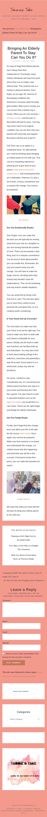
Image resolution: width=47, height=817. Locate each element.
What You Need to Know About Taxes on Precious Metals (23, 557)
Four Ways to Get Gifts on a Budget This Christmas (23, 547)
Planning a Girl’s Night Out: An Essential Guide (23, 538)
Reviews (16, 61)
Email (5, 632)
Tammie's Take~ (23, 10)
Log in (23, 813)
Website (5, 643)
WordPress (40, 811)
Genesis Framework (24, 811)
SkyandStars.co (28, 805)
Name (5, 621)
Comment (6, 600)
